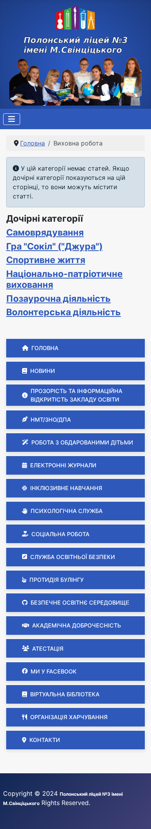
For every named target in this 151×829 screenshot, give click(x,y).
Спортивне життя (45, 260)
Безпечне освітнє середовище (80, 602)
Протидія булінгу (56, 579)
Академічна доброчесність (76, 625)
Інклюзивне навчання (66, 488)
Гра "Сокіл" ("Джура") (54, 246)
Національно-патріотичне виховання (64, 279)
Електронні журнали (63, 465)
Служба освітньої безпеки (72, 557)
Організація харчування (69, 717)
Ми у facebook (54, 671)
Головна (44, 348)
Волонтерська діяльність (63, 312)
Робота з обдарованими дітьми (82, 442)
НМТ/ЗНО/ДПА (51, 419)
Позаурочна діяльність (58, 298)
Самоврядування (45, 232)
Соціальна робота (60, 534)
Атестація (47, 648)
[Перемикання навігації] (11, 119)
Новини (42, 370)
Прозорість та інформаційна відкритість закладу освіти (76, 395)
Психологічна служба (67, 511)
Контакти (44, 740)
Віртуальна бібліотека (65, 694)
